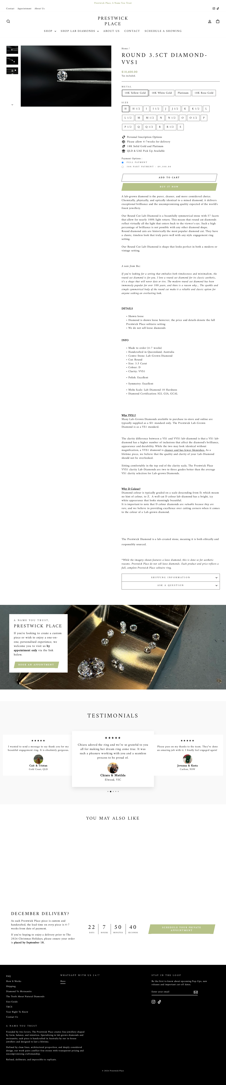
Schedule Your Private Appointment (181, 929)
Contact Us (12, 1017)
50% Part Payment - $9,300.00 (149, 167)
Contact (10, 9)
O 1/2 (193, 118)
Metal (127, 86)
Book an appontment (36, 665)
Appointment (25, 9)
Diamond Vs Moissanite (19, 991)
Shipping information (170, 577)
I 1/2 (156, 108)
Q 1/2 (149, 127)
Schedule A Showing (163, 31)
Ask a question (170, 585)
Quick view (32, 876)
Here (62, 981)
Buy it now (169, 187)
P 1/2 (128, 127)
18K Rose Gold (203, 93)
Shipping (11, 986)
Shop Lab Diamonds (79, 31)
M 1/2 (150, 118)
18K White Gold (162, 93)
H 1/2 (136, 108)
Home (125, 49)
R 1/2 (170, 127)
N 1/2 (172, 118)
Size (125, 102)
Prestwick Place (113, 21)
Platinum (183, 93)
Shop (49, 31)
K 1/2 (196, 108)
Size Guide (12, 1002)
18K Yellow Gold (135, 93)
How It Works (13, 981)
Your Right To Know (17, 1012)
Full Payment (137, 162)
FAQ (8, 976)
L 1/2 (128, 118)
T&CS (9, 1007)
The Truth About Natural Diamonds (25, 997)
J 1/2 (175, 108)
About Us (40, 9)
